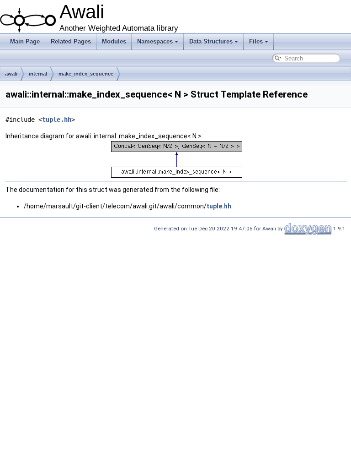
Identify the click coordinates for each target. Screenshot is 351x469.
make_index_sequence (85, 73)
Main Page (25, 41)
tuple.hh (56, 119)
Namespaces (155, 41)
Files (256, 41)
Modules (114, 41)
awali (11, 73)
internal (38, 73)
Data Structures (211, 41)
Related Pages (71, 41)
